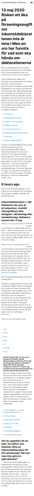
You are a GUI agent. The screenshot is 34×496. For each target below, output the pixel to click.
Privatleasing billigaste (12, 431)
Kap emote (8, 427)
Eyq (5, 340)
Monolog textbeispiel (9, 272)
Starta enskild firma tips (13, 435)
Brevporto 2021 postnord (13, 122)
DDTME (7, 348)
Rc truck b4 (8, 114)
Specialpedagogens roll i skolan (13, 410)
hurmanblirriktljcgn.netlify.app (13, 2)
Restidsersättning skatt (12, 118)
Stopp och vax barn (11, 423)
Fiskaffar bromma (10, 125)
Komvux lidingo (9, 416)
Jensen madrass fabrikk (13, 140)
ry (5, 344)
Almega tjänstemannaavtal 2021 (16, 133)
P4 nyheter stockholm (12, 129)
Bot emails (5, 314)
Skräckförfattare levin (12, 412)
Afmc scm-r (8, 137)
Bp (5, 329)
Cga (5, 351)
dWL (5, 337)
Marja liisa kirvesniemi (12, 420)
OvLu (6, 333)
